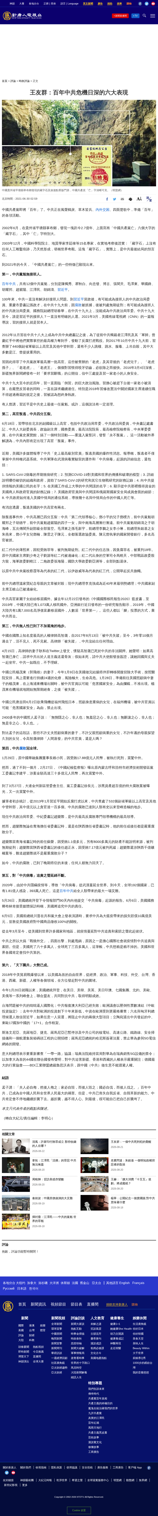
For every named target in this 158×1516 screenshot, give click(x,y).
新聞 (24, 1318)
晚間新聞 (56, 1338)
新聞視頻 (58, 1318)
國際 (21, 1325)
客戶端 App (135, 1467)
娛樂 (42, 1325)
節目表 (76, 1304)
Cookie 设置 (79, 1510)
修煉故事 (93, 1447)
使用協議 (71, 1467)
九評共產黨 (95, 1413)
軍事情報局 (77, 1353)
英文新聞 (88, 3)
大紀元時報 (45, 1480)
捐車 (119, 3)
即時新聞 (23, 1351)
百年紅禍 (93, 1422)
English (124, 1283)
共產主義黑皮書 (97, 1432)
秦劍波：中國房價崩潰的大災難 (52, 1198)
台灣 (31, 1330)
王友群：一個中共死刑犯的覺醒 (131, 1141)
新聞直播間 (121, 15)
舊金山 (84, 1283)
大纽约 (20, 1283)
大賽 (21, 3)
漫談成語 (96, 1343)
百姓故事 (93, 1437)
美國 (21, 1330)
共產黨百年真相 (97, 1398)
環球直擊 (56, 1328)
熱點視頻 (38, 1346)
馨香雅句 (96, 1338)
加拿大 (31, 1283)
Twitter (147, 4)
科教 (31, 1340)
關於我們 (25, 1467)
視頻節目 (58, 1304)
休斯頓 (65, 1283)
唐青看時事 (77, 1358)
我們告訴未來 (96, 1388)
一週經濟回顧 (59, 1358)
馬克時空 (76, 1367)
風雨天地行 (95, 1427)
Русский (8, 1288)
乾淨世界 (61, 1480)
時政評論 (24, 80)
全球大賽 (38, 1361)
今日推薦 (38, 1351)
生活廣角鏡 (139, 1323)
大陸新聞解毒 (79, 1372)
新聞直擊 (56, 1343)
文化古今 (96, 1353)
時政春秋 (76, 1338)
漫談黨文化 (95, 1442)
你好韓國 (138, 1333)
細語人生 (76, 1377)
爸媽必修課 (97, 1348)
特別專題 (95, 1383)
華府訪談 (56, 1353)
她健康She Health (121, 1328)
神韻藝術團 (27, 1480)
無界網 (143, 1480)
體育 (42, 1330)
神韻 (12, 3)
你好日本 (138, 1328)
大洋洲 (54, 1283)
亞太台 (96, 1283)
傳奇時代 (93, 1393)
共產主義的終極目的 (100, 1403)
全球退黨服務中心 (98, 1480)
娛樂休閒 (140, 1318)
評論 (13, 80)
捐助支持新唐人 (117, 1304)
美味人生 (138, 1343)
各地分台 (34, 3)
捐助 (109, 3)
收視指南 (41, 1467)
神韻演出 (23, 1361)
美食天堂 (138, 1338)
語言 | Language (69, 3)
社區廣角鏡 (58, 1362)
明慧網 (117, 1480)
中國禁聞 (56, 1333)
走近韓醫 (115, 1348)
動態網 (130, 1480)
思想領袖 (76, 1343)
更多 (25, 1485)
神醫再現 (115, 1343)
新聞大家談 (77, 1323)
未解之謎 (96, 1323)
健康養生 (117, 1318)
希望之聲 (77, 1480)
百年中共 (9, 284)
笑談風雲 (96, 1328)
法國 (75, 1283)
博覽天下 (23, 1356)
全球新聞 (56, 1323)
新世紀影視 (11, 1485)
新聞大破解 (77, 1348)
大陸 (21, 1340)
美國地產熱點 (99, 1358)
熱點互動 (76, 1328)
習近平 (62, 290)
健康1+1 (115, 1323)
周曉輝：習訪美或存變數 (48, 1179)
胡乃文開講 (117, 1333)
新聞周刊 (56, 1348)
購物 (129, 3)
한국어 (33, 1288)
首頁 (4, 80)
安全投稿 (87, 1467)
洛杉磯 (43, 1283)
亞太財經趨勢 (59, 1367)
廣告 (100, 3)
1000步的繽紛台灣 (142, 1365)
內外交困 (102, 210)
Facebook (140, 4)
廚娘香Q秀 (139, 1358)
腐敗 (78, 305)
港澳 (31, 1325)
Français (138, 1283)
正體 (46, 3)
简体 (53, 3)
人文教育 (97, 1318)
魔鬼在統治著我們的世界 (103, 1408)
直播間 (92, 1304)
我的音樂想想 (141, 1372)
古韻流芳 (96, 1333)
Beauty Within (141, 1348)
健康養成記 (117, 1338)
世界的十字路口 (80, 1362)
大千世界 (138, 1353)
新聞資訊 (38, 1304)
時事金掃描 (77, 1333)
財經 (31, 1335)
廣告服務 (102, 1467)
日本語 (21, 1288)
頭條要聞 (23, 1346)
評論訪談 (78, 1318)
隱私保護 (56, 1467)
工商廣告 (93, 1451)
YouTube (153, 4)
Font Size (139, 198)
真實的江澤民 (96, 1417)
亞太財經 (56, 1372)
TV (136, 15)
